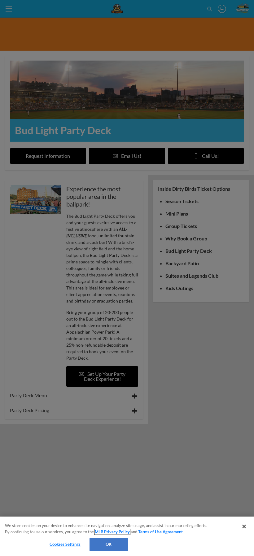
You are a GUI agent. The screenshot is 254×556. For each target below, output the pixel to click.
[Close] (244, 526)
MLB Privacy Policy (112, 531)
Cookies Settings (65, 544)
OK (109, 544)
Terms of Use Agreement (160, 531)
